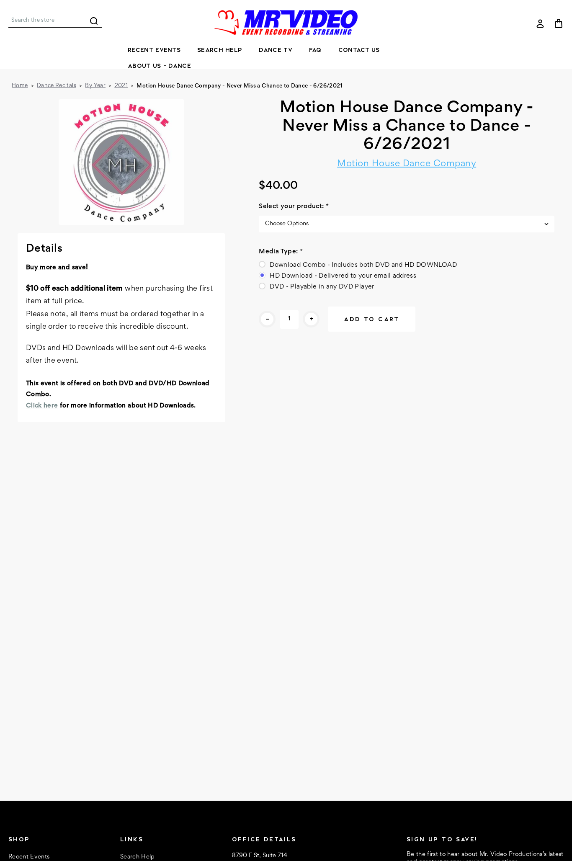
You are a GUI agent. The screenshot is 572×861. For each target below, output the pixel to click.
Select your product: (294, 206)
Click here (42, 406)
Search (94, 21)
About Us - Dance (159, 65)
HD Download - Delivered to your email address (343, 276)
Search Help (219, 49)
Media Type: (281, 252)
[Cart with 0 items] (558, 23)
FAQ (315, 49)
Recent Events (154, 49)
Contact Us (359, 49)
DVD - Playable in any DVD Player (322, 287)
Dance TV (275, 49)
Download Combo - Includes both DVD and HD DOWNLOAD (363, 265)
